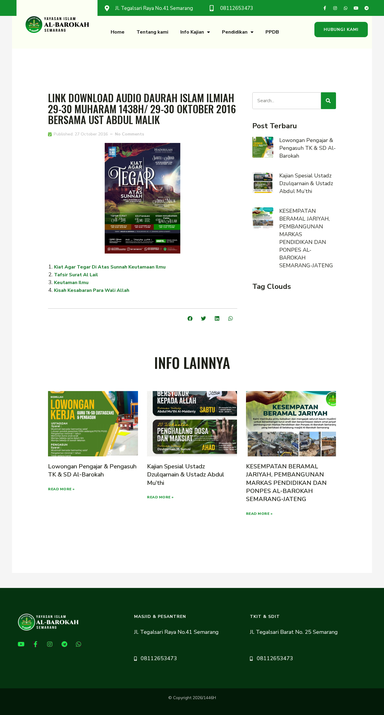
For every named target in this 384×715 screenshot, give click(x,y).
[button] (341, 29)
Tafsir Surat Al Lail (76, 274)
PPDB (272, 32)
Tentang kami (152, 32)
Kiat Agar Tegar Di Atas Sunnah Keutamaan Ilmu (110, 267)
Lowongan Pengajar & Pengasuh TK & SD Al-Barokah (307, 148)
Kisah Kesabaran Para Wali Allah (91, 290)
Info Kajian (192, 32)
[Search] (328, 100)
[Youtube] (356, 8)
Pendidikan (235, 32)
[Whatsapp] (346, 8)
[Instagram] (335, 8)
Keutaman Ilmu (71, 282)
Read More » (61, 489)
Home (117, 32)
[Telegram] (366, 8)
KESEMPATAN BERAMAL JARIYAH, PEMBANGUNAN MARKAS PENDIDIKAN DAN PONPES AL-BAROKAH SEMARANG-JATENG (286, 482)
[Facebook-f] (324, 8)
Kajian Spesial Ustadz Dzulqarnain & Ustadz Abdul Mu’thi (306, 183)
